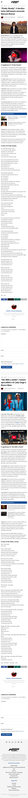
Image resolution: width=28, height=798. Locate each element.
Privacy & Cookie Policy (14, 790)
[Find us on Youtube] (18, 742)
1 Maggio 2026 (11, 518)
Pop (5, 295)
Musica (5, 5)
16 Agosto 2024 (20, 17)
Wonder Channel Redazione (10, 17)
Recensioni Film (14, 775)
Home (2, 5)
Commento (4, 333)
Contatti (14, 785)
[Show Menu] (1, 2)
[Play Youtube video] (14, 55)
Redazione (14, 788)
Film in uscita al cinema (14, 774)
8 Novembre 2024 (12, 125)
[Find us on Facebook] (15, 742)
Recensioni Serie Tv (14, 777)
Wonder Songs (14, 765)
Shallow (17, 422)
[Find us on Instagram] (9, 742)
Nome (2, 350)
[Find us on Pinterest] (6, 742)
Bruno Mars (6, 662)
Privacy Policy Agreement (7, 361)
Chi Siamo (14, 783)
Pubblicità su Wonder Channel (14, 786)
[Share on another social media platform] (24, 299)
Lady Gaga (12, 662)
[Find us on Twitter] (12, 742)
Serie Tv (14, 770)
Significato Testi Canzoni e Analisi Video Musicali (16, 5)
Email (2, 356)
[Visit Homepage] (14, 2)
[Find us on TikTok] (21, 742)
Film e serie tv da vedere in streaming (14, 772)
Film (14, 769)
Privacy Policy (21, 363)
